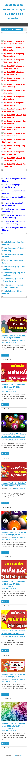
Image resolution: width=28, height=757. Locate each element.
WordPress (14, 755)
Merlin (20, 755)
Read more (5, 355)
